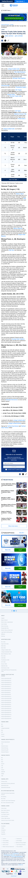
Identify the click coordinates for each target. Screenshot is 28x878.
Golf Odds (3, 657)
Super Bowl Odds (5, 643)
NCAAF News (6, 10)
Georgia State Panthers (18, 339)
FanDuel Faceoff (4, 750)
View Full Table (13, 179)
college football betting (14, 423)
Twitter (2, 828)
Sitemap (3, 636)
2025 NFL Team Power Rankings (8, 800)
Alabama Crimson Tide (20, 114)
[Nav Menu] (3, 5)
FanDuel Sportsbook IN (6, 694)
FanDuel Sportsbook (13, 426)
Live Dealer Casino (5, 814)
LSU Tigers (18, 111)
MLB (2, 761)
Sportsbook (19, 1)
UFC (2, 732)
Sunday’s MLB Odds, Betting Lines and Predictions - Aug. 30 (8, 484)
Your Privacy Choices (21, 844)
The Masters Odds (5, 659)
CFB (2, 765)
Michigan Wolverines (11, 399)
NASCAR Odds (4, 665)
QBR (24, 198)
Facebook (3, 826)
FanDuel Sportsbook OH (6, 708)
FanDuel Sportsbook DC (6, 688)
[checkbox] (6, 469)
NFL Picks (3, 798)
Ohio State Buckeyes (20, 72)
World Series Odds (5, 667)
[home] (14, 5)
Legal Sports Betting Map (6, 632)
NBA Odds (3, 645)
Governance (19, 838)
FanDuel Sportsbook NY (6, 706)
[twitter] (5, 41)
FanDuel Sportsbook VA (6, 714)
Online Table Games (5, 818)
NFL (2, 724)
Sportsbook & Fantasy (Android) (8, 783)
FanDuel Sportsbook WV (6, 718)
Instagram (3, 830)
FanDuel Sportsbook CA (6, 682)
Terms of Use (5, 844)
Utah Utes (11, 250)
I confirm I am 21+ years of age (15, 469)
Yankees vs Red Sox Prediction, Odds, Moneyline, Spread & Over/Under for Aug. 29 (7, 519)
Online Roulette (4, 816)
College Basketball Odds (6, 651)
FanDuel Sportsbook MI (6, 700)
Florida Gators (21, 118)
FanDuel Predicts (5, 752)
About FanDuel (4, 620)
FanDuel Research (7, 1)
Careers (4, 838)
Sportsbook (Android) (5, 787)
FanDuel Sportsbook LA (6, 696)
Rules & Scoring (4, 626)
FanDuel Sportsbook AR (6, 678)
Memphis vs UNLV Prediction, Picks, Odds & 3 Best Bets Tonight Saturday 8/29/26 (8, 498)
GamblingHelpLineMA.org (9, 855)
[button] (14, 18)
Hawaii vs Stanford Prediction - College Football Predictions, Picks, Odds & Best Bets (8, 512)
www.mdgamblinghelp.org (17, 856)
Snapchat (3, 834)
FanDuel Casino (4, 746)
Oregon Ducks (11, 94)
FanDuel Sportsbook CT (6, 686)
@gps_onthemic (19, 36)
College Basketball (5, 728)
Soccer (2, 734)
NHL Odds (3, 655)
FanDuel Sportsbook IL (6, 692)
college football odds (13, 69)
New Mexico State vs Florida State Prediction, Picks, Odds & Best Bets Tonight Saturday (8, 505)
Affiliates (3, 634)
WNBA (2, 773)
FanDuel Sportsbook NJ (6, 704)
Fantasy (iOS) (4, 781)
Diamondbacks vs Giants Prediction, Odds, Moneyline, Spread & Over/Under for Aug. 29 (7, 491)
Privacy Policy (5, 842)
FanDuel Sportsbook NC (6, 702)
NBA (2, 726)
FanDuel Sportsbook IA (6, 690)
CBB (2, 775)
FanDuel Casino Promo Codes (7, 820)
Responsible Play (5, 628)
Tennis (2, 769)
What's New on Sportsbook (7, 622)
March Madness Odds (6, 653)
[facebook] (2, 41)
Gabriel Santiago (9, 36)
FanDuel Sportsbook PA (6, 710)
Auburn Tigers (20, 194)
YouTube (3, 832)
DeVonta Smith (5, 85)
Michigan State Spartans (19, 78)
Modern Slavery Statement (7, 630)
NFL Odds (3, 641)
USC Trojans (18, 90)
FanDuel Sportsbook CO (6, 684)
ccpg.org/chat (16, 853)
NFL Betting (3, 796)
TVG (2, 744)
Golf (2, 767)
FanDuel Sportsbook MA (6, 698)
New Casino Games (5, 810)
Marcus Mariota (18, 228)
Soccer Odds (4, 663)
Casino (2, 736)
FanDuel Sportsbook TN (6, 712)
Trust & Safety (6, 840)
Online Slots (3, 808)
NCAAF (11, 24)
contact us (20, 864)
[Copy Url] (8, 40)
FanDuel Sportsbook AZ (6, 680)
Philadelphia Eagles (20, 87)
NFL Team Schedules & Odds (7, 802)
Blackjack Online (4, 812)
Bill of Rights (19, 840)
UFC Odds (3, 661)
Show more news (13, 526)
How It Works (4, 624)
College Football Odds (6, 649)
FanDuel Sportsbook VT (6, 716)
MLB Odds (3, 647)
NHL (2, 730)
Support (2, 618)
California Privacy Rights (20, 842)
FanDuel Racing (4, 748)
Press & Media (19, 846)
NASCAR (3, 771)
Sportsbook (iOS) (4, 785)
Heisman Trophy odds (16, 96)
